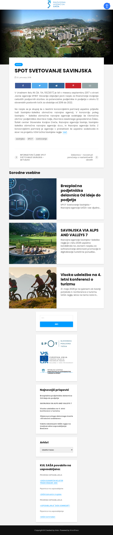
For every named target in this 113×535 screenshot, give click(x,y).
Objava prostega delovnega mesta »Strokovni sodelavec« (56, 417)
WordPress (74, 530)
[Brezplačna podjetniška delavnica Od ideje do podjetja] (33, 198)
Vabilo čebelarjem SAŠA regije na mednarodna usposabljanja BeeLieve (55, 426)
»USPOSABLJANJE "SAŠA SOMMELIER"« (55, 505)
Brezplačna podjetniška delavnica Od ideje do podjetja (81, 193)
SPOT (30, 138)
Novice (18, 65)
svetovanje (41, 138)
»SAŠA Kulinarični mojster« (51, 494)
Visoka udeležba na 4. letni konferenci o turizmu (81, 279)
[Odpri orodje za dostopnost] (107, 6)
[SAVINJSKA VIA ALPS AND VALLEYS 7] (33, 243)
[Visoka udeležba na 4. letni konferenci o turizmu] (33, 287)
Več (65, 132)
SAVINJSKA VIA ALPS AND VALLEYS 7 (80, 232)
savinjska (20, 138)
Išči (56, 324)
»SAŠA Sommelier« (47, 517)
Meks (57, 530)
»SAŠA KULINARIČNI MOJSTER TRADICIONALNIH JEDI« (51, 481)
